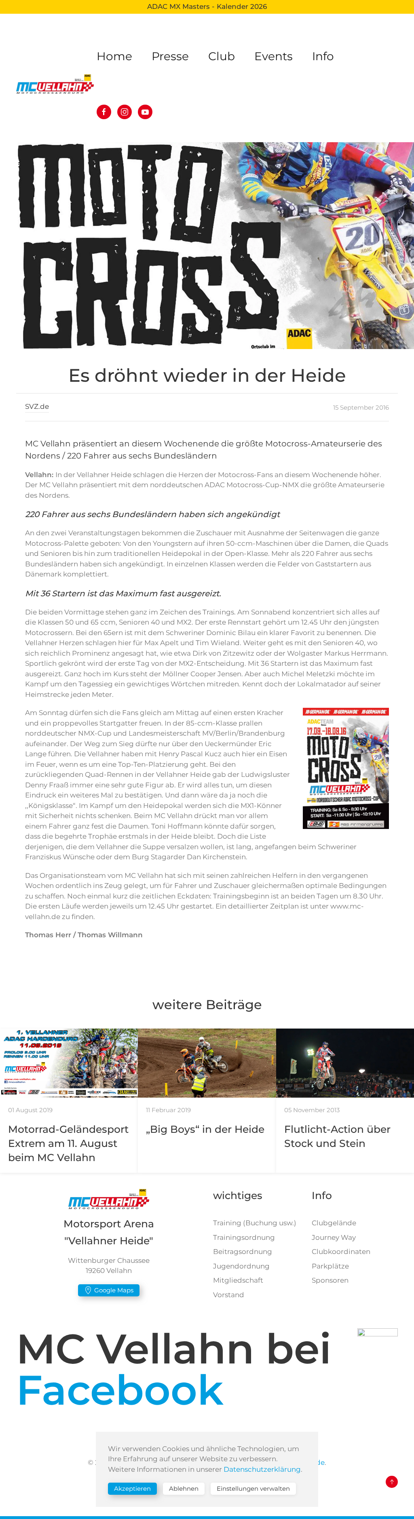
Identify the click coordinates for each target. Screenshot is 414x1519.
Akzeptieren (132, 1488)
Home (114, 56)
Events (273, 56)
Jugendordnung (241, 1266)
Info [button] (323, 56)
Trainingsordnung (244, 1237)
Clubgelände (334, 1223)
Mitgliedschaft (238, 1280)
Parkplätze (330, 1266)
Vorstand (228, 1295)
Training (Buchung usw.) (254, 1223)
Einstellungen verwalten (253, 1488)
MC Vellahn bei (173, 1369)
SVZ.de (37, 406)
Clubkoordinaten (341, 1252)
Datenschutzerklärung (262, 1469)
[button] (392, 1482)
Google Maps (113, 1290)
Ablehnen (184, 1488)
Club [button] (221, 56)
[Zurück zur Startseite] (56, 84)
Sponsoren (330, 1280)
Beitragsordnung (242, 1252)
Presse (170, 56)
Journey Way (334, 1237)
